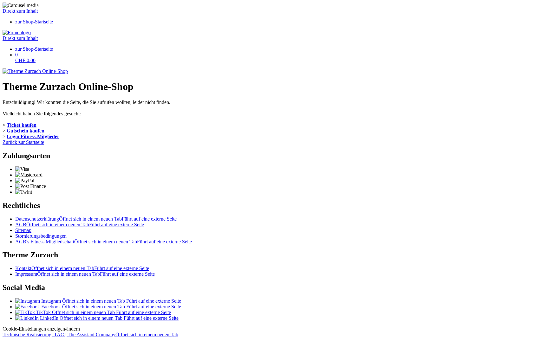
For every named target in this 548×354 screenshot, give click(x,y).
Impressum (85, 274)
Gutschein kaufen (25, 130)
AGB (79, 224)
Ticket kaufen (21, 125)
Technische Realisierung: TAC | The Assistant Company (90, 334)
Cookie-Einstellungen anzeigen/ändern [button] (41, 328)
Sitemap (23, 230)
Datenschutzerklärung (96, 219)
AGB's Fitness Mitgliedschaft (103, 241)
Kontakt (82, 268)
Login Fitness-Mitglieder (33, 136)
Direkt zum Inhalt (20, 11)
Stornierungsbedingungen (41, 236)
